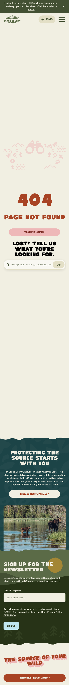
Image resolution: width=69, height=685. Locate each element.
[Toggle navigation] (62, 19)
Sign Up (11, 625)
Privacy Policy (54, 612)
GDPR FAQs (10, 615)
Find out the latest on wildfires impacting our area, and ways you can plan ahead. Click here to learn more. (31, 6)
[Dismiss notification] (64, 6)
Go (58, 264)
